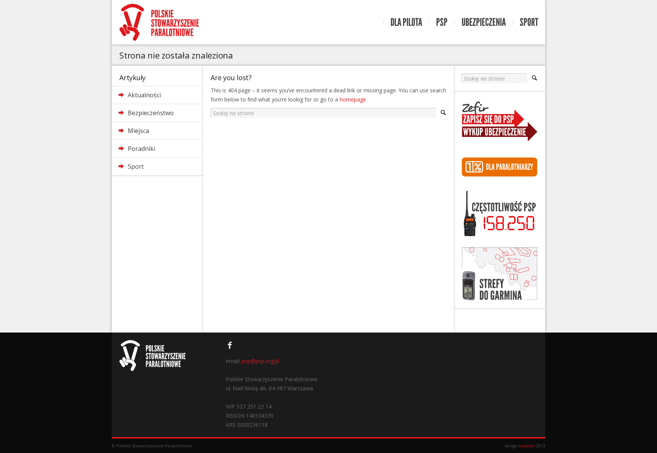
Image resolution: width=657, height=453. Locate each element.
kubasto (527, 445)
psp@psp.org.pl (260, 360)
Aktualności (144, 95)
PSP (442, 22)
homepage (353, 99)
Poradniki (141, 148)
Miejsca (138, 131)
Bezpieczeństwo (151, 113)
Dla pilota (406, 22)
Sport (529, 22)
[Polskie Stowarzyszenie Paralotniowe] (159, 22)
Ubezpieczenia (484, 22)
